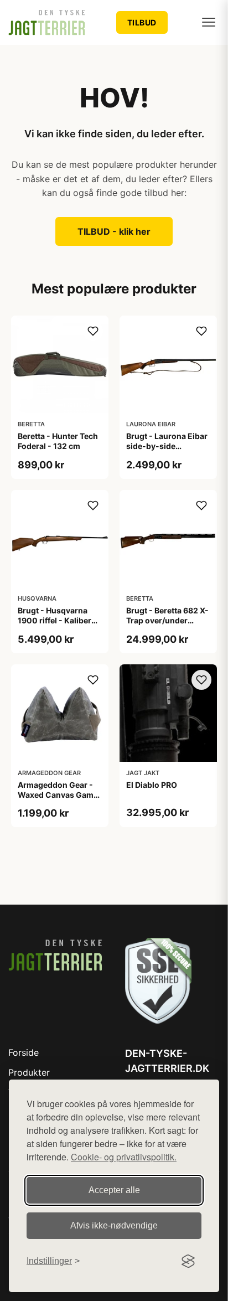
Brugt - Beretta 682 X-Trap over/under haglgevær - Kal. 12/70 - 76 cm (167, 626)
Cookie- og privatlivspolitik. (124, 1156)
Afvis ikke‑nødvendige (114, 1225)
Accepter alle (114, 1190)
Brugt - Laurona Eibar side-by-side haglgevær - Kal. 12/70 (167, 451)
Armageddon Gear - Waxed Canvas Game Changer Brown (58, 794)
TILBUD (142, 22)
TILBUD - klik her (114, 231)
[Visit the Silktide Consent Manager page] (188, 1261)
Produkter (29, 1072)
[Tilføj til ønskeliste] (93, 331)
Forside (23, 1052)
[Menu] (209, 22)
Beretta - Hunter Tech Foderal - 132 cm (58, 441)
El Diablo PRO (151, 784)
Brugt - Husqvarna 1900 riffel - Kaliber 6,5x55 (54, 620)
